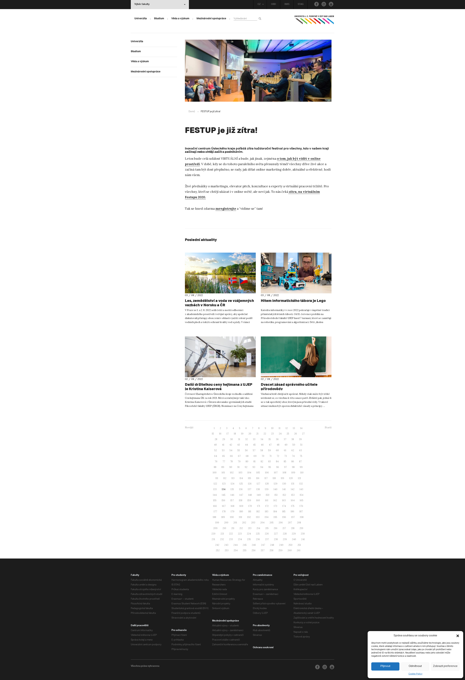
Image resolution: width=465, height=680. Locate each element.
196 (284, 517)
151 (276, 494)
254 (236, 550)
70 (263, 456)
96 (277, 467)
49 (285, 444)
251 (299, 545)
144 (215, 494)
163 (284, 500)
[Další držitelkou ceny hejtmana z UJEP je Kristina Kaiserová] (220, 356)
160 (258, 500)
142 (292, 489)
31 (239, 439)
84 (277, 461)
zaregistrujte (225, 209)
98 (293, 467)
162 (275, 500)
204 (262, 522)
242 (217, 545)
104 (249, 472)
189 (223, 517)
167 (224, 506)
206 (281, 522)
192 (249, 517)
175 (292, 506)
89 (222, 467)
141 (284, 489)
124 (232, 483)
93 (253, 467)
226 (267, 533)
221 (222, 533)
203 (253, 522)
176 (301, 506)
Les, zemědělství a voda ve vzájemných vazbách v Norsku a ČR (219, 302)
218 (292, 528)
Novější (189, 427)
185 (284, 511)
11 (279, 428)
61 (285, 450)
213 (249, 528)
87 (300, 461)
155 (215, 500)
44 (246, 444)
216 (275, 528)
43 (238, 444)
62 (292, 450)
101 (223, 472)
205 (272, 522)
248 (272, 545)
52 (215, 450)
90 (230, 467)
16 (220, 433)
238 (276, 539)
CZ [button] (259, 4)
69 (255, 456)
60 (277, 450)
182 (258, 511)
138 (258, 489)
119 (282, 478)
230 (303, 533)
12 (287, 428)
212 (241, 528)
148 (250, 494)
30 (231, 439)
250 (290, 545)
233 (231, 539)
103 (240, 472)
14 (301, 428)
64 (215, 456)
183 (266, 511)
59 (269, 450)
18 (235, 433)
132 (301, 483)
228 (285, 533)
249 (281, 545)
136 (241, 489)
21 (257, 433)
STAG (301, 4)
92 (246, 467)
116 (257, 478)
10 (272, 428)
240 (294, 539)
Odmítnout (415, 666)
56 (246, 450)
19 (242, 433)
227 (276, 533)
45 (254, 444)
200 (226, 522)
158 (240, 500)
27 (303, 433)
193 (258, 517)
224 (249, 533)
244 (235, 545)
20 (249, 433)
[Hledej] (260, 18)
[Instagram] (324, 4)
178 (224, 511)
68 (247, 456)
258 (271, 550)
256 (254, 550)
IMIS (286, 4)
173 (275, 506)
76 (216, 461)
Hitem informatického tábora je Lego (293, 300)
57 (254, 450)
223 (240, 533)
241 (303, 539)
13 (294, 428)
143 (301, 489)
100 (215, 472)
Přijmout (385, 666)
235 (249, 539)
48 (278, 444)
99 (301, 467)
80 (247, 461)
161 (266, 500)
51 (301, 444)
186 (292, 511)
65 (223, 456)
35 (269, 439)
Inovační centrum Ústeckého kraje (210, 149)
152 (284, 494)
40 (215, 444)
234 (240, 539)
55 (238, 450)
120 (291, 478)
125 (241, 483)
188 (214, 517)
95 (269, 467)
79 (239, 461)
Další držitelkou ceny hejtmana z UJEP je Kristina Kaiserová (218, 386)
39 (300, 439)
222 (231, 533)
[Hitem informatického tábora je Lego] (296, 273)
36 (277, 439)
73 (285, 456)
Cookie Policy (415, 673)
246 (254, 545)
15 (213, 433)
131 (292, 483)
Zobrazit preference (445, 666)
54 (231, 450)
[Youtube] (331, 4)
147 (241, 494)
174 (284, 506)
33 (254, 439)
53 (223, 450)
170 (250, 506)
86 (292, 461)
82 (262, 461)
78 (231, 461)
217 (284, 528)
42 (230, 444)
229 (294, 533)
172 (267, 506)
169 (241, 506)
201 (235, 522)
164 (293, 500)
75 (301, 456)
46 (262, 444)
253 (227, 550)
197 (293, 517)
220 (213, 533)
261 (298, 550)
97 (285, 467)
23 (272, 433)
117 (266, 478)
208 (299, 522)
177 (215, 511)
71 (270, 456)
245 (245, 545)
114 (241, 478)
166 (215, 506)
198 (302, 517)
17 (228, 433)
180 (241, 511)
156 (223, 500)
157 (232, 500)
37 (285, 439)
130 (284, 483)
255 (244, 550)
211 (232, 528)
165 (301, 500)
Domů (192, 111)
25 (288, 433)
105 (258, 472)
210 (224, 528)
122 (215, 483)
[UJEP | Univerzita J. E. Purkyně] (314, 21)
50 (293, 444)
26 (295, 433)
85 (285, 461)
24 (280, 433)
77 (224, 461)
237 (267, 539)
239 (285, 539)
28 (216, 439)
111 (216, 478)
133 (215, 489)
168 (232, 506)
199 (217, 522)
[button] (458, 636)
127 (258, 483)
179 (232, 511)
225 (258, 533)
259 (280, 550)
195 (275, 517)
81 (254, 461)
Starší (328, 427)
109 (293, 472)
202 (244, 522)
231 (213, 539)
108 (284, 472)
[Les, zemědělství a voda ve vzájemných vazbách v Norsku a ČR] (220, 273)
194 (266, 517)
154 (301, 494)
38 (292, 439)
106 (267, 472)
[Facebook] (316, 4)
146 (232, 494)
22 (265, 433)
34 (261, 439)
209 (215, 528)
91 (238, 467)
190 (232, 517)
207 (290, 522)
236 (258, 539)
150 (267, 494)
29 (223, 439)
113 (232, 478)
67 (239, 456)
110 (302, 472)
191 (240, 517)
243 (226, 545)
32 (246, 439)
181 (249, 511)
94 (261, 467)
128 (267, 483)
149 (259, 494)
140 (275, 489)
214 (258, 528)
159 (249, 500)
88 (215, 467)
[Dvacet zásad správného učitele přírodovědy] (296, 356)
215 (267, 528)
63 (300, 450)
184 (275, 511)
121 (299, 478)
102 (232, 472)
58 (261, 450)
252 (218, 550)
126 (250, 483)
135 (232, 489)
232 (222, 539)
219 (301, 528)
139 (266, 489)
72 (278, 456)
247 (263, 545)
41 (223, 444)
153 (293, 494)
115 (249, 478)
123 (224, 483)
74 (293, 456)
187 (301, 511)
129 (275, 483)
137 (249, 489)
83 (269, 461)
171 (258, 506)
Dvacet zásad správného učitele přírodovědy (289, 386)
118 (274, 478)
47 (270, 444)
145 (223, 494)
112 (224, 478)
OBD (273, 4)
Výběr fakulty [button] (141, 4)
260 (290, 550)
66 (231, 456)
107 (276, 472)
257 (262, 550)
